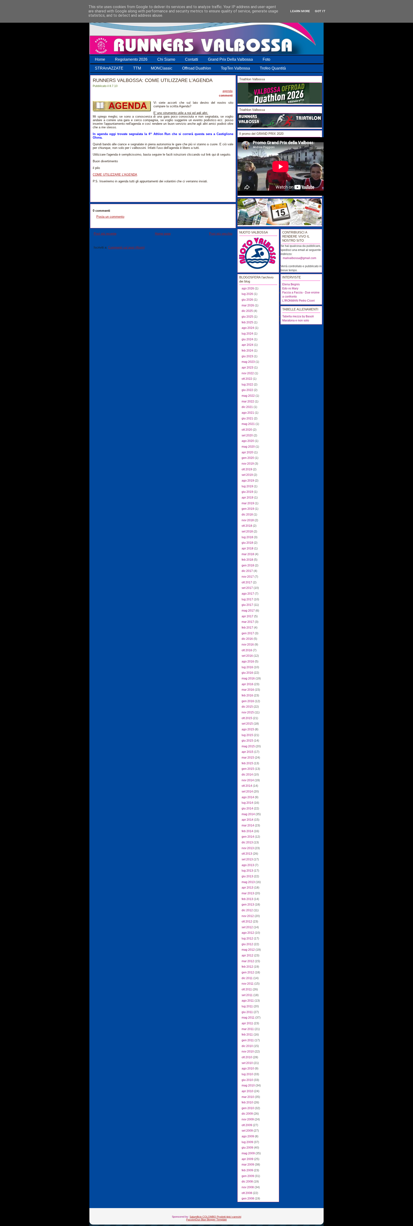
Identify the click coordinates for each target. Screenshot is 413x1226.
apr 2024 (247, 345)
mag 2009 (248, 1153)
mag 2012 (248, 949)
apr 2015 (247, 752)
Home (100, 59)
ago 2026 (248, 288)
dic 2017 (247, 571)
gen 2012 (248, 972)
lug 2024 (247, 333)
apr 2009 (247, 1159)
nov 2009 (248, 1119)
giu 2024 (247, 339)
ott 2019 (247, 469)
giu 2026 (247, 299)
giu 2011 (247, 1012)
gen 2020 (248, 458)
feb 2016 (247, 695)
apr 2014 (247, 819)
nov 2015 (248, 712)
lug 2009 (247, 1142)
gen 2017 (248, 633)
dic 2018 (247, 514)
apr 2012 (247, 955)
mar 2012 (248, 961)
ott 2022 (247, 378)
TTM (137, 68)
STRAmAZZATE (109, 68)
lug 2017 (247, 599)
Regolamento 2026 (131, 59)
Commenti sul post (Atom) (126, 247)
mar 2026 (248, 305)
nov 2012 (248, 916)
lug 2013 (247, 870)
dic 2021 (247, 407)
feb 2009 (247, 1170)
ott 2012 (247, 921)
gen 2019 (248, 508)
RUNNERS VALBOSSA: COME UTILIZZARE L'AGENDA (152, 80)
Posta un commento (110, 216)
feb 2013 (247, 899)
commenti (226, 95)
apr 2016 (247, 684)
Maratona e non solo (295, 320)
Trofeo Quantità (273, 68)
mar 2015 (248, 757)
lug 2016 (247, 667)
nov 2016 (248, 644)
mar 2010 (248, 1097)
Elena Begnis (291, 284)
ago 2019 (248, 480)
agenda (228, 91)
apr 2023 (247, 367)
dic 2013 (247, 842)
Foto (266, 59)
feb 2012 (247, 966)
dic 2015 (247, 706)
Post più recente (105, 233)
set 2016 (247, 655)
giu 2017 (247, 605)
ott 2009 (247, 1125)
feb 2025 (247, 322)
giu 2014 (247, 808)
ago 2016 (248, 661)
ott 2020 (247, 429)
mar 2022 (248, 401)
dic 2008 (247, 1181)
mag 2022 (248, 395)
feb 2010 (247, 1102)
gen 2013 (248, 904)
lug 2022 (247, 384)
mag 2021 (248, 424)
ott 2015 (247, 718)
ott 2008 (247, 1193)
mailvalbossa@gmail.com (299, 258)
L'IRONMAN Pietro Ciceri (298, 300)
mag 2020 (248, 446)
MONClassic (161, 68)
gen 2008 (248, 1198)
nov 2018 (248, 520)
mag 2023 (248, 361)
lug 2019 (247, 486)
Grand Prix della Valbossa (230, 59)
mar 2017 (248, 622)
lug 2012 (247, 938)
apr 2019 (247, 497)
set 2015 (247, 723)
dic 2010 (247, 1046)
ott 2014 (247, 785)
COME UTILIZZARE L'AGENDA (115, 174)
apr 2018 (247, 548)
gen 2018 (248, 565)
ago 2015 (248, 729)
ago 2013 (248, 865)
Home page (163, 233)
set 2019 (247, 475)
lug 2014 (247, 802)
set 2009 (247, 1130)
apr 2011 (247, 1023)
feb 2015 (247, 763)
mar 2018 (248, 554)
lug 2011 (247, 1006)
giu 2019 (247, 492)
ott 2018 (247, 525)
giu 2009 (247, 1147)
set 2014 (247, 791)
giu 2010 (247, 1080)
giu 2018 (247, 542)
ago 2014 (248, 797)
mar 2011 (248, 1029)
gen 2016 (248, 701)
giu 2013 (247, 876)
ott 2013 (247, 853)
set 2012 (247, 927)
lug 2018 (247, 537)
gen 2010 (248, 1108)
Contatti (191, 59)
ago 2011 (248, 1000)
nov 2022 (248, 373)
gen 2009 (248, 1176)
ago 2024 (248, 328)
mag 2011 (248, 1017)
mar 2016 (248, 689)
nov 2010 (248, 1051)
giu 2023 (247, 356)
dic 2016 (247, 638)
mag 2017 (248, 610)
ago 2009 (248, 1136)
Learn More (300, 11)
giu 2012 (247, 944)
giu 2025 (247, 316)
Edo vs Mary (290, 288)
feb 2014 (247, 831)
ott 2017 (247, 582)
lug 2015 (247, 735)
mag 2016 (248, 678)
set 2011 (247, 995)
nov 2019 (248, 463)
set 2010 (247, 1063)
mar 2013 (248, 893)
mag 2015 (248, 746)
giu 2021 (247, 418)
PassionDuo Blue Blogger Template (206, 1219)
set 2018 (247, 531)
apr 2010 (247, 1091)
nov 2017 (248, 576)
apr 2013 (247, 887)
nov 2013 (248, 848)
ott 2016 (247, 650)
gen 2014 (248, 836)
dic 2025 (247, 311)
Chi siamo (166, 59)
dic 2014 (247, 774)
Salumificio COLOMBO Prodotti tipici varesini (215, 1216)
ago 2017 (248, 593)
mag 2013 (248, 882)
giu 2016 (247, 672)
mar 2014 (248, 825)
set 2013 (247, 859)
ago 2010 (248, 1068)
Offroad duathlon (196, 68)
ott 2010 (247, 1057)
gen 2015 (248, 768)
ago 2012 (248, 932)
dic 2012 (247, 910)
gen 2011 (248, 1040)
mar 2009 (248, 1164)
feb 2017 (247, 627)
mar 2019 (248, 503)
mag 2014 (248, 814)
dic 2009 (247, 1113)
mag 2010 (248, 1085)
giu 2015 (247, 740)
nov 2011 (248, 983)
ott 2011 (247, 989)
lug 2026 (247, 294)
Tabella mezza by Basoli (298, 316)
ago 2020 (248, 441)
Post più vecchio (220, 233)
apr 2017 (247, 616)
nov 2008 (248, 1187)
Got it (320, 11)
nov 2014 (248, 780)
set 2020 (247, 435)
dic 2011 (247, 978)
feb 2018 (247, 559)
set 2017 (247, 588)
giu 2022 (247, 390)
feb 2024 (247, 350)
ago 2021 (248, 412)
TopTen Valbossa (235, 68)
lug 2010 (247, 1074)
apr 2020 (247, 452)
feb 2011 (247, 1034)
